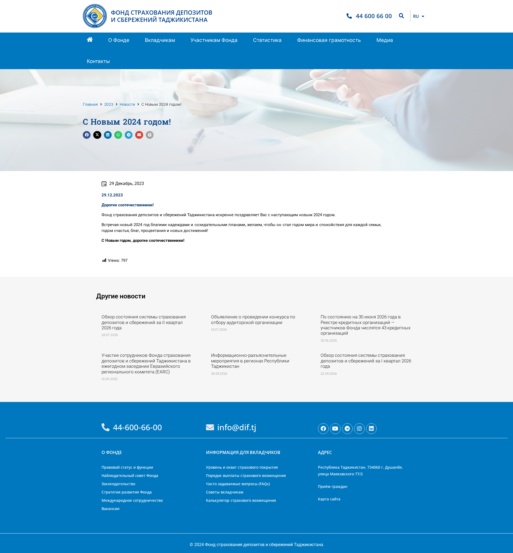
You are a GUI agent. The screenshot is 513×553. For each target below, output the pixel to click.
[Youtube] (335, 428)
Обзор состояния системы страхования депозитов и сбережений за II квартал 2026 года (144, 322)
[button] (119, 40)
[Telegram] (347, 428)
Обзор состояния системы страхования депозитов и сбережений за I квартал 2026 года (366, 361)
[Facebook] (323, 428)
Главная (90, 104)
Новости (127, 104)
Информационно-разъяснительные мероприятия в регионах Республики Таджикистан (250, 361)
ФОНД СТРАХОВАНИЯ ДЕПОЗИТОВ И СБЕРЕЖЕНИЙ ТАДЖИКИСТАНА (161, 15)
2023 (108, 104)
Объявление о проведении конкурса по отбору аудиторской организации (253, 319)
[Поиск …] (401, 16)
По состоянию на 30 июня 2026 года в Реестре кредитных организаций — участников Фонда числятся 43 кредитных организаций (365, 325)
